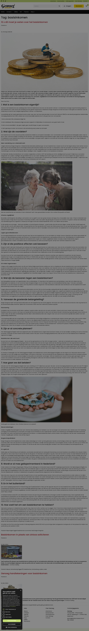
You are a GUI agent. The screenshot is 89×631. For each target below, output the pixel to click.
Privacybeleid (13, 606)
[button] (12, 627)
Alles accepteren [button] (12, 620)
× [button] (20, 590)
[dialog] (44, 315)
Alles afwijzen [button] (11, 624)
